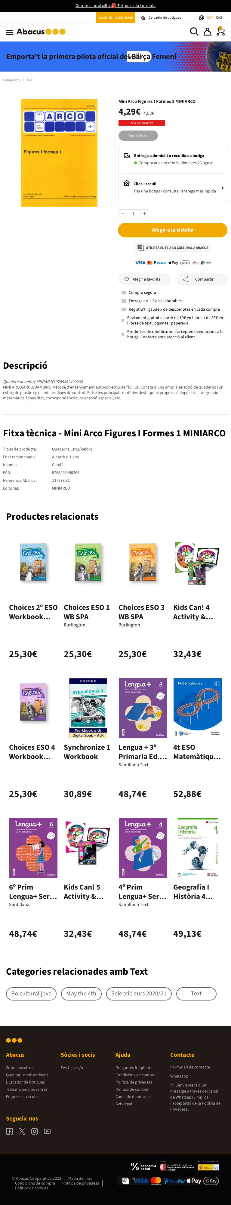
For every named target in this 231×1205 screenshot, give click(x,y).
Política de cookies (132, 1090)
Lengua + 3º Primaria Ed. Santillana (139, 756)
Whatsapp (179, 1076)
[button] (207, 32)
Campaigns (12, 80)
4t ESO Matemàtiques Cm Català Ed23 (197, 761)
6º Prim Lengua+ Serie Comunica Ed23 (32, 901)
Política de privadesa (134, 1082)
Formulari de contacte (190, 1067)
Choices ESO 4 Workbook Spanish (32, 756)
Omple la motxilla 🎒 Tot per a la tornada (115, 6)
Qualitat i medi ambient (27, 1075)
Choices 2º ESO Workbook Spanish (33, 617)
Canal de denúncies (133, 1097)
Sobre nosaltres (20, 1068)
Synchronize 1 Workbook (87, 752)
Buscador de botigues (25, 1082)
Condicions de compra (136, 1075)
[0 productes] (221, 34)
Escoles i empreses (116, 17)
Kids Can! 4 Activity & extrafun (191, 617)
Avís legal (124, 1104)
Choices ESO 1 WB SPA (87, 612)
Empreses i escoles (22, 1097)
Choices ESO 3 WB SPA (142, 612)
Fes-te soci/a (72, 1068)
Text (29, 80)
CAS (219, 17)
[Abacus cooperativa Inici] (42, 35)
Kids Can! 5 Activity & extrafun (82, 896)
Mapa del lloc (80, 1179)
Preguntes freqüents (134, 1068)
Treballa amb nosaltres (27, 1090)
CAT (210, 17)
